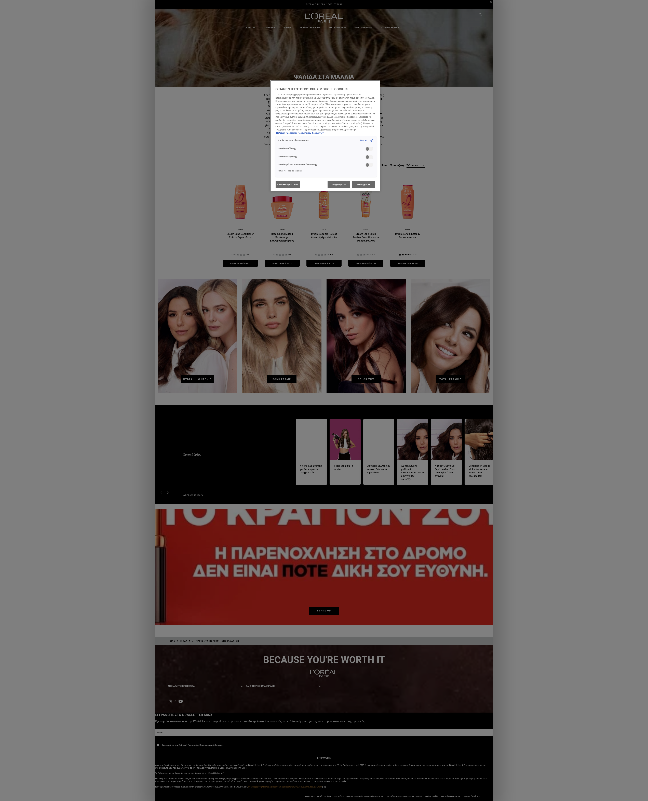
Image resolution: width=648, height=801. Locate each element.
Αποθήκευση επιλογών (288, 184)
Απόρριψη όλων (338, 184)
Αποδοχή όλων (363, 184)
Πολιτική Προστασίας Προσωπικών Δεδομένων (300, 133)
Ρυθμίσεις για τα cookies (290, 171)
